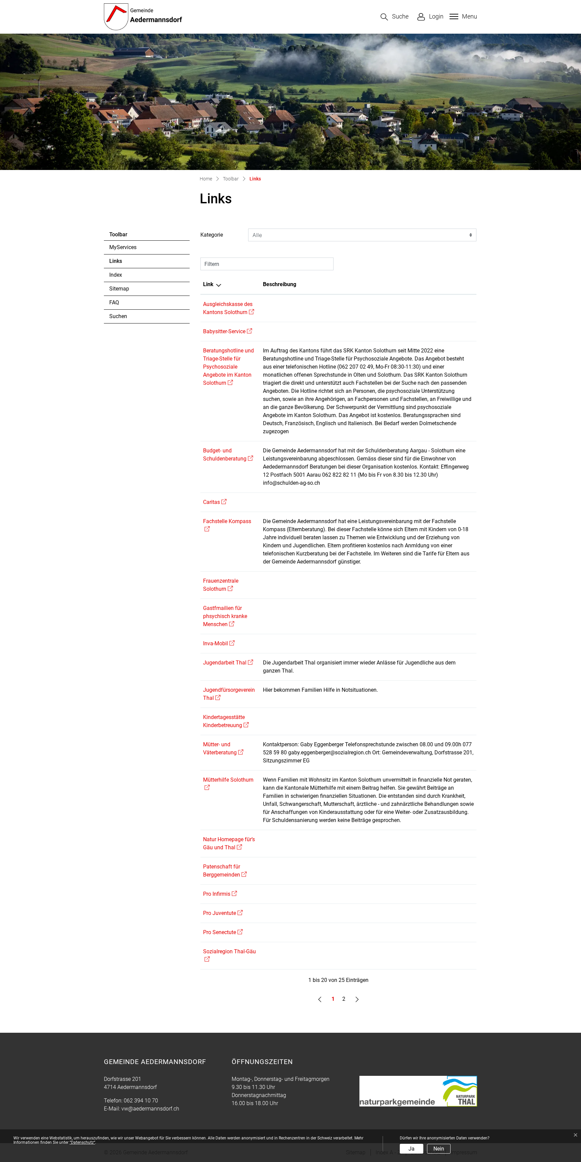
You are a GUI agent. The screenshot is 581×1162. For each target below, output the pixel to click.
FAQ (114, 302)
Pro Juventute (223, 913)
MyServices (123, 247)
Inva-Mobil (219, 643)
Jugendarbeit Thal (228, 662)
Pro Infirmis (220, 894)
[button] (394, 17)
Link (208, 284)
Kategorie (211, 235)
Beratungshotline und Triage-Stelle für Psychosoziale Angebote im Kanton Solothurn (228, 366)
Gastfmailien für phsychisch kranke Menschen (225, 616)
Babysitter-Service (227, 331)
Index (115, 275)
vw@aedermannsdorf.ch (150, 1108)
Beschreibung (279, 284)
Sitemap (119, 288)
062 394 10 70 (141, 1100)
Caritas (215, 502)
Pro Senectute (223, 932)
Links (127, 263)
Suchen (118, 316)
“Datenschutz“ (82, 1142)
